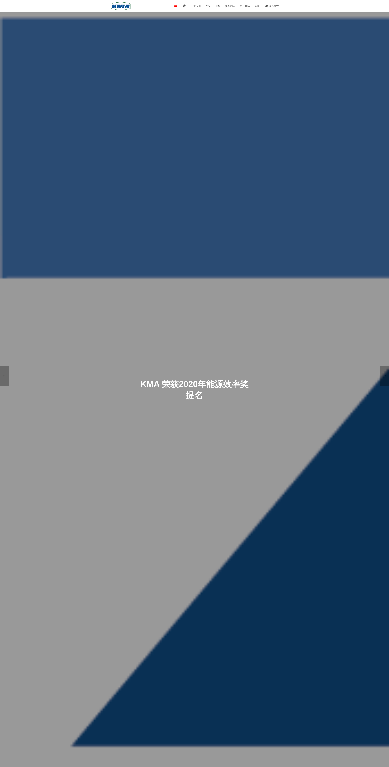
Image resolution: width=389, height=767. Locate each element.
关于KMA (245, 6)
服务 (217, 6)
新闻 (257, 6)
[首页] (184, 6)
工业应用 (196, 6)
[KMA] (176, 6)
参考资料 (230, 6)
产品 (208, 6)
